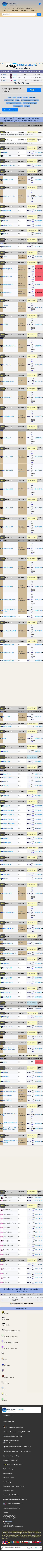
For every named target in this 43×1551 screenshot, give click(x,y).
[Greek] (29, 1542)
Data (17, 100)
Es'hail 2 (22, 64)
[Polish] (22, 1542)
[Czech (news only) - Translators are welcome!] (25, 1542)
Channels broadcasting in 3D (14, 1503)
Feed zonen (6, 1524)
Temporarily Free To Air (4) (14, 1464)
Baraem (5, 306)
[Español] (18, 1542)
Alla (9, 97)
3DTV (25, 97)
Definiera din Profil (8, 1421)
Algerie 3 (5, 152)
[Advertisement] (21, 39)
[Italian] (20, 1542)
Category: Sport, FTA (9, 1515)
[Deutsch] (9, 1542)
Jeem (4, 738)
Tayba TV (5, 838)
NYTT (4, 8)
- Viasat (17, 1486)
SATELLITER (20, 8)
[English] (3, 1542)
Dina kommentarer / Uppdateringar (22, 1303)
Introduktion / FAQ (8, 1416)
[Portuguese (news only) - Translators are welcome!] (16, 1542)
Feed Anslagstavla (8, 1525)
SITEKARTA (34, 11)
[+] (9, 8)
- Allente (21, 1486)
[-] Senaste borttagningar (14, 103)
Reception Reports (8, 1477)
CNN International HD (9, 953)
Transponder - (18, 106)
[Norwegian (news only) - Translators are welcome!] (14, 1542)
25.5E (40, 63)
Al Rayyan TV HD (8, 982)
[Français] (5, 1542)
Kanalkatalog (7, 1482)
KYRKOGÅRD (25, 11)
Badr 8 (14, 74)
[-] (13, 8)
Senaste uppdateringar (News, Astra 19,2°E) (17, 1451)
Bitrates (27, 106)
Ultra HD (32, 97)
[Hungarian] (5, 1543)
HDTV (19, 97)
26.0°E (32, 64)
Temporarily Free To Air (29, 103)
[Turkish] (36, 1542)
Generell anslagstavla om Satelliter (13, 1526)
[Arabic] (33, 1542)
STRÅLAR (15, 11)
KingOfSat (35, 1548)
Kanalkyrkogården (8, 1490)
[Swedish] (11, 1542)
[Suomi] (31, 1542)
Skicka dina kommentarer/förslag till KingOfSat (16, 1432)
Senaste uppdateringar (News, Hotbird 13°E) (18, 1446)
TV (14, 97)
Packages (6, 1486)
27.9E (2, 63)
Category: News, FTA (9, 1516)
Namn (5, 125)
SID (29, 125)
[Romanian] (3, 1543)
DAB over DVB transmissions (11, 1508)
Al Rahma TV (7, 156)
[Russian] (38, 1542)
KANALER (29, 8)
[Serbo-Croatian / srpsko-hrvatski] (40, 1542)
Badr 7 (14, 77)
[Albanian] (7, 1543)
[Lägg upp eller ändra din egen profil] (40, 4)
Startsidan (21, 1409)
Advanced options (34, 90)
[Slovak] (27, 1542)
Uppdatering (39, 125)
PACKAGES (6, 11)
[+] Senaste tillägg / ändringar (29, 100)
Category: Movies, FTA (9, 1518)
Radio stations (9, 100)
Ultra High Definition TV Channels (17, 1499)
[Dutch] (7, 1542)
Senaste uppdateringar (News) (14, 1436)
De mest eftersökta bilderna (11, 1495)
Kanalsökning (9, 1469)
